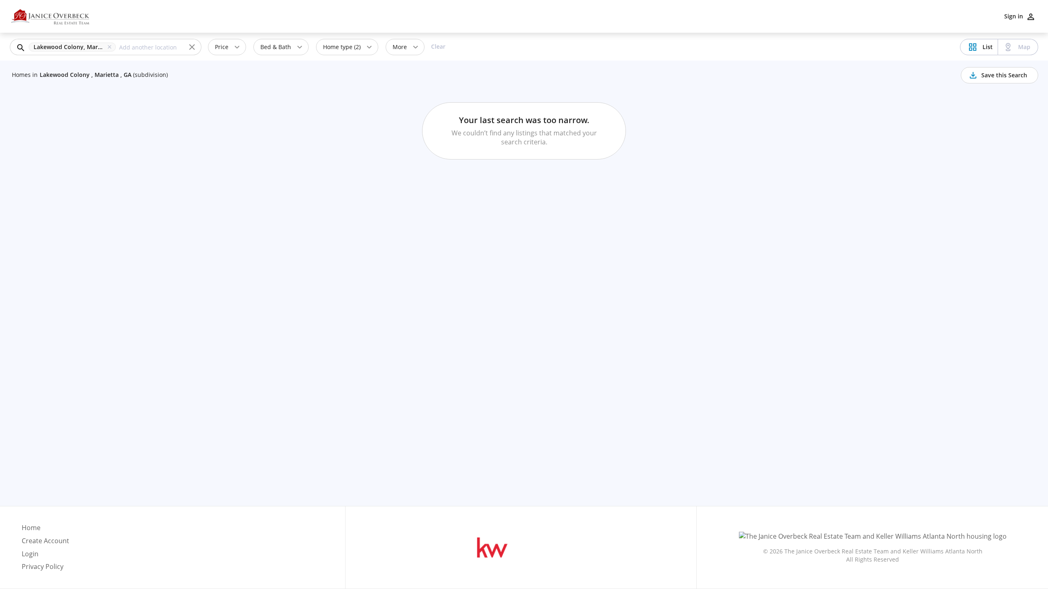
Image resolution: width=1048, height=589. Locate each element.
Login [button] (30, 554)
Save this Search (1004, 75)
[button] (74, 47)
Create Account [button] (45, 541)
